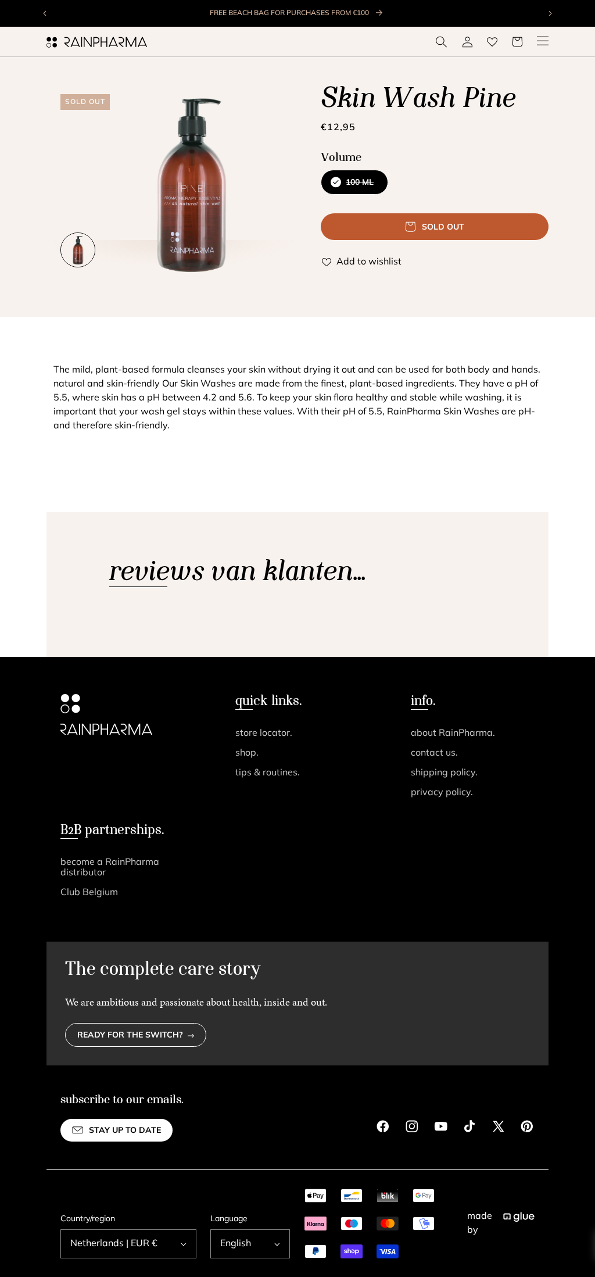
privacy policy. (442, 792)
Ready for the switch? (130, 1035)
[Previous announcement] (45, 13)
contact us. (434, 753)
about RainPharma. (453, 733)
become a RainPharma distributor (109, 868)
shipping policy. (444, 773)
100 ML (353, 186)
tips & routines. (267, 773)
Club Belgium (89, 892)
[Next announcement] (549, 13)
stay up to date (125, 1130)
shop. (247, 753)
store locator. (263, 733)
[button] (441, 42)
